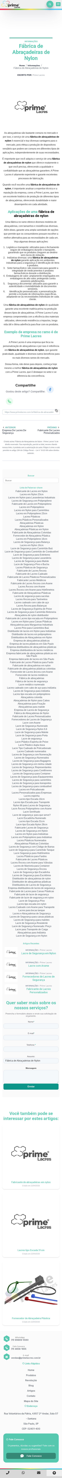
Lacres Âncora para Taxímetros (31, 599)
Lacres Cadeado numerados (31, 751)
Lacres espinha (32, 796)
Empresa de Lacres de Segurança (31, 710)
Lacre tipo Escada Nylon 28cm (31, 824)
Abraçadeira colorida (31, 697)
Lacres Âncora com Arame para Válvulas (31, 862)
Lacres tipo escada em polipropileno (31, 694)
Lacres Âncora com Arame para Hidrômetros (31, 590)
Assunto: (31, 1056)
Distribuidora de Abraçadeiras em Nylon (31, 637)
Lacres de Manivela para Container (32, 866)
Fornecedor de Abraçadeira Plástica (31, 535)
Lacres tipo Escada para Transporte (31, 802)
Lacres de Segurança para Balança (32, 542)
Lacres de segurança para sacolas (31, 596)
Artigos (31, 1390)
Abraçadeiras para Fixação (31, 703)
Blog (31, 1385)
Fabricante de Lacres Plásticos (31, 859)
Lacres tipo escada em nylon (31, 904)
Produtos (31, 1375)
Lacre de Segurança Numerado (32, 726)
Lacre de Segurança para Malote (31, 732)
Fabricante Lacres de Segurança (31, 827)
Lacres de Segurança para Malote (31, 561)
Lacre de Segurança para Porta (32, 735)
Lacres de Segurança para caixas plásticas (32, 916)
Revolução (31, 1380)
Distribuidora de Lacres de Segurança (31, 885)
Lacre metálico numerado (32, 684)
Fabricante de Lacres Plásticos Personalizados (31, 577)
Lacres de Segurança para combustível (32, 786)
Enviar (31, 1086)
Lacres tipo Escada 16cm (32, 799)
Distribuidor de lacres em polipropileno (31, 634)
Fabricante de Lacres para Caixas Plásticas (31, 891)
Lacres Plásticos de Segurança (32, 567)
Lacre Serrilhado (31, 812)
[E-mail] (39, 1473)
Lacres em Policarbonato (31, 789)
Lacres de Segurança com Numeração (31, 754)
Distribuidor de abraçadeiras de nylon (31, 878)
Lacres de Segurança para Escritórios (31, 875)
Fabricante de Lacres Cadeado (31, 574)
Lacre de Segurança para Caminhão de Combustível (32, 551)
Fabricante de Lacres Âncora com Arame (31, 583)
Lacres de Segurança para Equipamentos (31, 777)
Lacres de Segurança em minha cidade (32, 764)
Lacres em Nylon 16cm (31, 545)
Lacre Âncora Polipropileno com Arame (32, 808)
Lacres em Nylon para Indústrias (31, 834)
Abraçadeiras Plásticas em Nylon (32, 529)
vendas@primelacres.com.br (26, 1358)
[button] (58, 4)
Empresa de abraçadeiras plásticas (32, 640)
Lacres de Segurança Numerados (31, 757)
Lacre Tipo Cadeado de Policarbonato (31, 748)
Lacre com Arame (32, 723)
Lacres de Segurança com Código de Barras (31, 847)
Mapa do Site (31, 1401)
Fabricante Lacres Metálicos (31, 580)
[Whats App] (23, 1473)
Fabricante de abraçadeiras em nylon (32, 665)
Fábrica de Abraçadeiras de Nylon (31, 713)
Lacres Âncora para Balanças (31, 605)
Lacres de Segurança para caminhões (31, 780)
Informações (34, 65)
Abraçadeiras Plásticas (31, 523)
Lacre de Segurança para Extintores (31, 555)
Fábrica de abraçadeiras (31, 678)
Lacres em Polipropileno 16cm (31, 539)
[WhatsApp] (9, 401)
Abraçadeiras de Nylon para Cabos (32, 700)
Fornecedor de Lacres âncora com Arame (32, 672)
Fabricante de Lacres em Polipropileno (31, 504)
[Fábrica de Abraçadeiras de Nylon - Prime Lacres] (11, 4)
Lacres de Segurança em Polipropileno (32, 501)
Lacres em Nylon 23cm (31, 494)
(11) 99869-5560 (20, 1340)
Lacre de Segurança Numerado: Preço (31, 926)
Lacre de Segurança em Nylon (31, 936)
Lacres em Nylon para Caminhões (31, 510)
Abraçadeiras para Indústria (31, 932)
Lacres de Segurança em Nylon (31, 831)
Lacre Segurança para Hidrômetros (32, 853)
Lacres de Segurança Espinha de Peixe (31, 609)
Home (22, 65)
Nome (31, 1022)
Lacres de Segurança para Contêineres (32, 770)
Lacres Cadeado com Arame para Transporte (32, 907)
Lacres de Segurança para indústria (31, 691)
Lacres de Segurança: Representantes (31, 767)
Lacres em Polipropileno (31, 507)
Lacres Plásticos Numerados (31, 840)
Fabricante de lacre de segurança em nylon (32, 897)
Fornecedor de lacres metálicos (32, 675)
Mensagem (31, 1068)
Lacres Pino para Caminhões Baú (31, 628)
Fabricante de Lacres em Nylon (32, 491)
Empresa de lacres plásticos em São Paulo (32, 644)
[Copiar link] (57, 411)
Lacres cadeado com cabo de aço (31, 602)
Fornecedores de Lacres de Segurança (32, 719)
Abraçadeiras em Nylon (32, 526)
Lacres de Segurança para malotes (31, 920)
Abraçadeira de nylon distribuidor (32, 615)
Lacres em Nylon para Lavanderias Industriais (31, 497)
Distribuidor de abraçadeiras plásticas (31, 881)
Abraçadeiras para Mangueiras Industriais (31, 625)
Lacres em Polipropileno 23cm (31, 513)
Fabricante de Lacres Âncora (31, 570)
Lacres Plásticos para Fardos (32, 856)
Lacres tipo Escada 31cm (32, 821)
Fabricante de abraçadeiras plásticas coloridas (32, 668)
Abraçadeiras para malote (31, 707)
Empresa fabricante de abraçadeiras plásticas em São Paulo (31, 654)
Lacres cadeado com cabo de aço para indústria (31, 688)
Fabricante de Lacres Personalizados (32, 716)
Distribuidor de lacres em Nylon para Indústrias (32, 631)
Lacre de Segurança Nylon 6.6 (31, 729)
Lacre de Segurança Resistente (31, 923)
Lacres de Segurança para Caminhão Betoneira (31, 612)
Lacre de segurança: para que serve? (32, 815)
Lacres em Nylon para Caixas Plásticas (32, 621)
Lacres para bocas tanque (31, 910)
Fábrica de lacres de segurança (31, 681)
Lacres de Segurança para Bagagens (32, 761)
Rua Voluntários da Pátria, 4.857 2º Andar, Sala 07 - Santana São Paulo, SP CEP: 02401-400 (31, 1421)
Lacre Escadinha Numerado (31, 818)
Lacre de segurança (31, 738)
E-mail (31, 1033)
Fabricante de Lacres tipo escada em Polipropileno (32, 618)
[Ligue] (8, 1473)
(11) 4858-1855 (18, 1349)
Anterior (10, 427)
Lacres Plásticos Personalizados (31, 520)
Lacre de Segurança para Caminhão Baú (32, 548)
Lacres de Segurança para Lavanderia (31, 558)
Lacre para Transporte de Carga (31, 929)
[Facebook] (50, 389)
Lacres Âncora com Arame (31, 586)
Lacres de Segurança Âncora (32, 869)
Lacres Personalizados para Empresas (31, 792)
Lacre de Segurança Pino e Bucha (31, 564)
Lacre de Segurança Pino (32, 901)
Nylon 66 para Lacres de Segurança (31, 805)
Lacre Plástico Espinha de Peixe (31, 742)
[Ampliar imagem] (31, 107)
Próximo (52, 427)
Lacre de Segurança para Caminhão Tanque (31, 850)
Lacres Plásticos (31, 516)
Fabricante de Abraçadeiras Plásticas (32, 593)
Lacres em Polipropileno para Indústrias (31, 837)
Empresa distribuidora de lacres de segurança (31, 888)
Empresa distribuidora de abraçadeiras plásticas (31, 647)
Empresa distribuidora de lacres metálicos (31, 650)
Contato (31, 1395)
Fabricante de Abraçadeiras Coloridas (31, 532)
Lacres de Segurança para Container (31, 773)
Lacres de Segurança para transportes (31, 783)
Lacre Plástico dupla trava (31, 745)
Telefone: (31, 1045)
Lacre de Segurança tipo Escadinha (31, 872)
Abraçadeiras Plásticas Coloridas (32, 843)
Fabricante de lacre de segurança (31, 894)
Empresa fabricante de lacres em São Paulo (31, 659)
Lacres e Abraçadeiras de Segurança (32, 913)
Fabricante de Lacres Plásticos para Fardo (31, 662)
